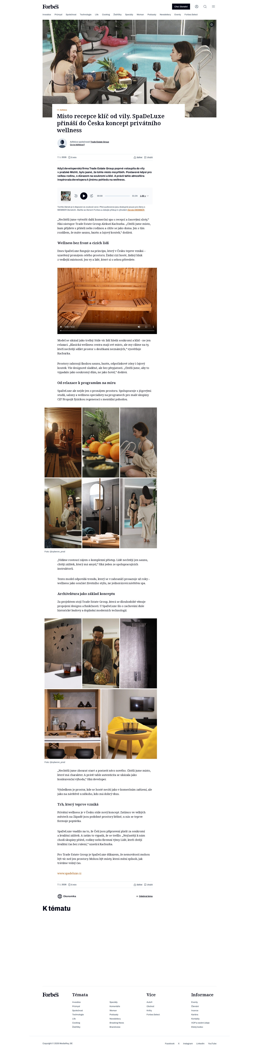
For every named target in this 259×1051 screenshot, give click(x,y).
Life (96, 14)
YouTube (212, 1043)
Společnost (71, 14)
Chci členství (181, 7)
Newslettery (165, 14)
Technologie (85, 14)
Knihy (149, 1010)
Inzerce (194, 1010)
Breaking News (117, 1023)
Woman (140, 14)
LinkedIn (200, 1043)
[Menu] (213, 7)
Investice (47, 14)
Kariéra (194, 1014)
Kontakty (195, 1019)
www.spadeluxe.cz (69, 873)
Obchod (150, 1006)
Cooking (106, 14)
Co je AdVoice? (77, 145)
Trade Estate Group (99, 142)
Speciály (129, 14)
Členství (195, 1006)
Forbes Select (191, 14)
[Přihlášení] (197, 7)
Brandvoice (115, 1027)
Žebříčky (117, 14)
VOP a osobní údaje (200, 1023)
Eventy (177, 14)
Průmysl (58, 14)
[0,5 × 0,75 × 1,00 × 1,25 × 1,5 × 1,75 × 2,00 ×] (144, 196)
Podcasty (151, 14)
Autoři (149, 1002)
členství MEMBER (136, 210)
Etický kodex (197, 1027)
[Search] (205, 7)
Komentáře (115, 1006)
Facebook (169, 1043)
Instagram (188, 1043)
